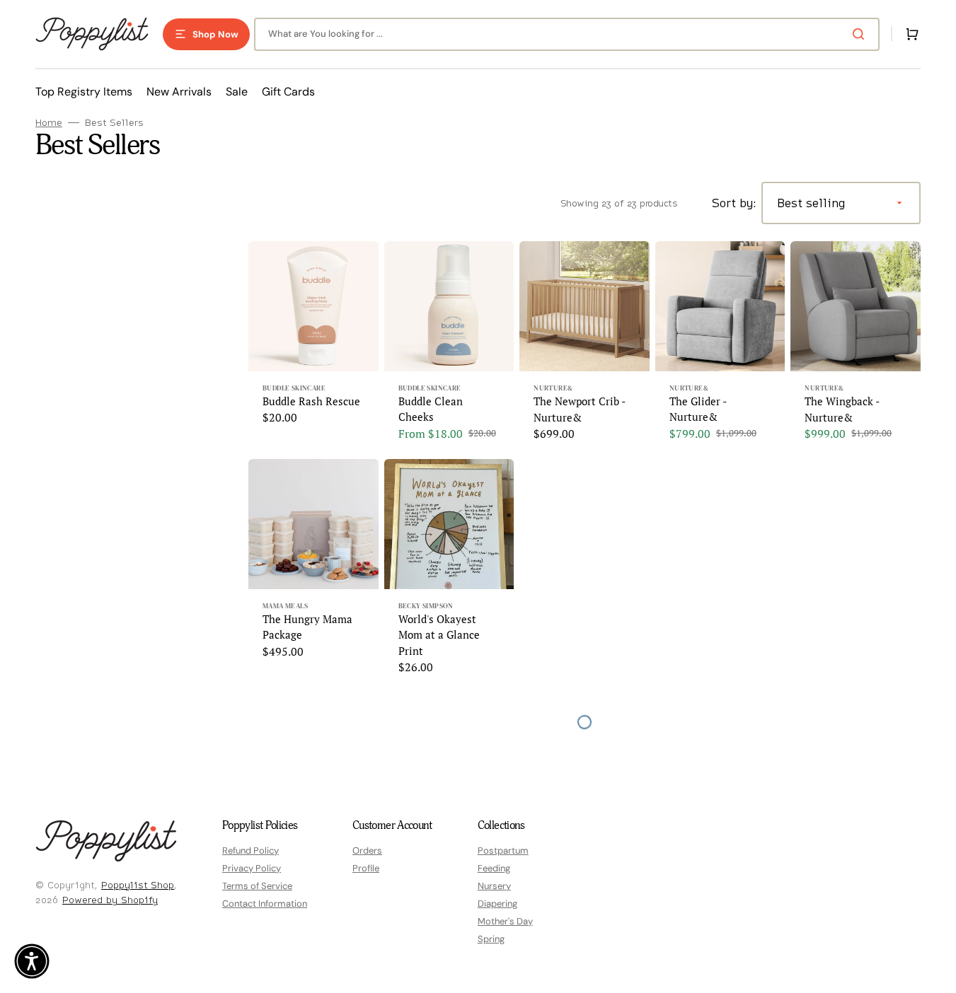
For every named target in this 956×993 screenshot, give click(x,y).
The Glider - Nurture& (697, 409)
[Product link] (313, 347)
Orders (367, 850)
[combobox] (567, 34)
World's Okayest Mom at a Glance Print (439, 635)
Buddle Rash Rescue (311, 401)
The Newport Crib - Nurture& (579, 409)
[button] (909, 34)
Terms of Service (257, 886)
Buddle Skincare (294, 388)
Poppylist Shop (137, 884)
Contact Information (264, 904)
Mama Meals (285, 605)
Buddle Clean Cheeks (430, 409)
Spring (491, 939)
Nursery (494, 886)
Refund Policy (250, 850)
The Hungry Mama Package (307, 627)
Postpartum (503, 850)
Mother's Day (505, 921)
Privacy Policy (251, 868)
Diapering (497, 904)
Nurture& (553, 388)
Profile (365, 868)
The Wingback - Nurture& (842, 409)
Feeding (494, 868)
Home (48, 123)
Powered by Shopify (110, 899)
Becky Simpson (426, 605)
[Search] (861, 34)
